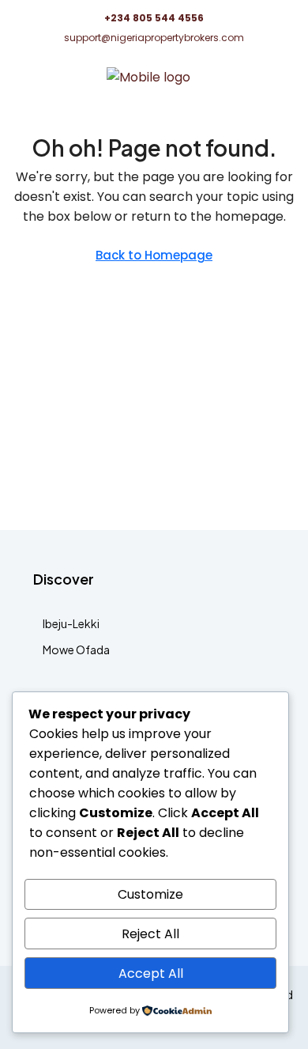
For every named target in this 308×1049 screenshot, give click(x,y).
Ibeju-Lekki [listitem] (71, 623)
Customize (150, 894)
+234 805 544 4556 (154, 18)
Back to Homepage (154, 255)
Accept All (150, 973)
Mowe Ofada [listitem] (76, 649)
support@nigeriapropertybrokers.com (154, 37)
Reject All (150, 934)
